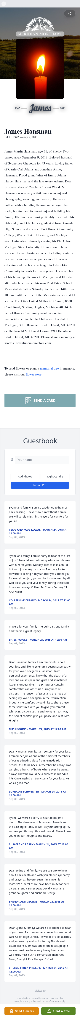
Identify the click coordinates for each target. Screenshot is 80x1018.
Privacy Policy (29, 1001)
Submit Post (40, 485)
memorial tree (49, 368)
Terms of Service (50, 1001)
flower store (33, 374)
